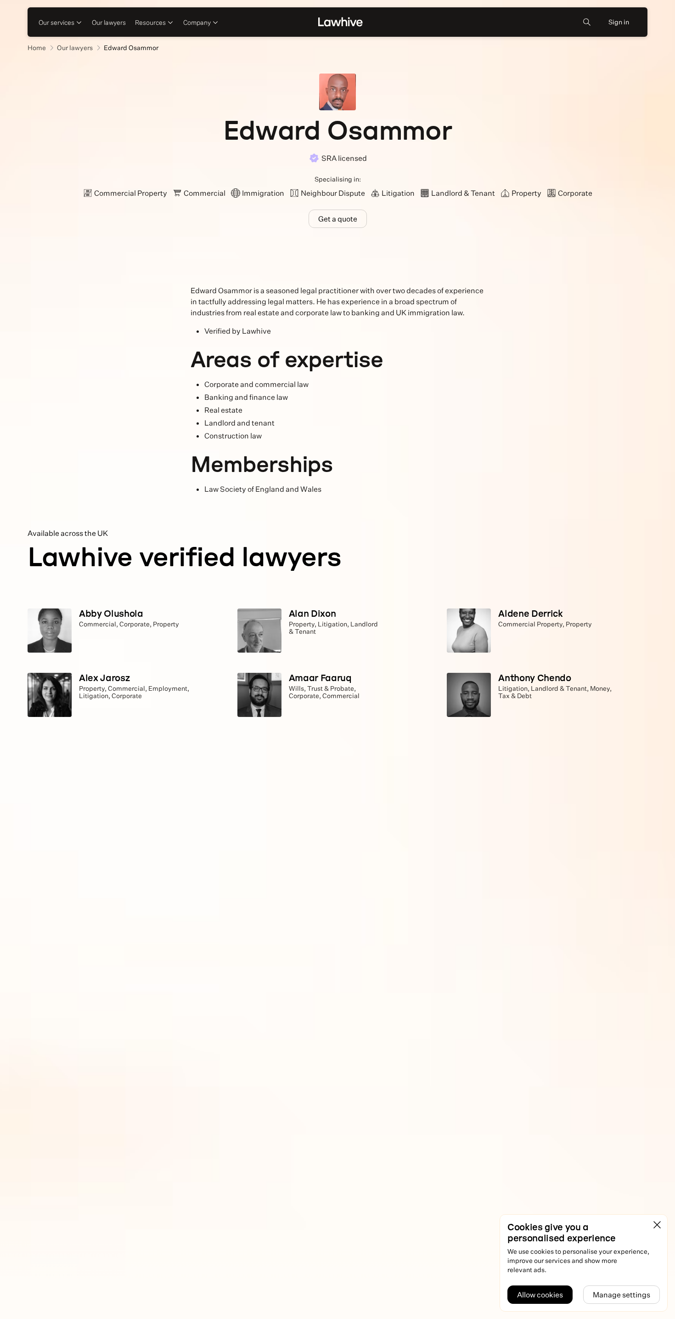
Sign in (618, 22)
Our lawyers (109, 22)
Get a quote (337, 218)
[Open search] (587, 22)
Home (37, 47)
